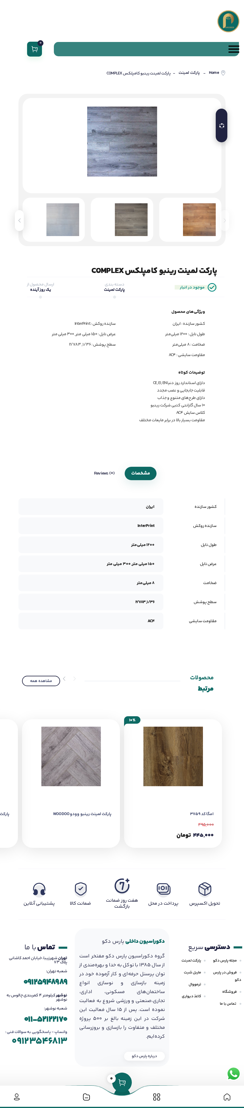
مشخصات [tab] (140, 473)
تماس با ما (228, 1004)
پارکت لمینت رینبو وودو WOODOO (82, 814)
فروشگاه (229, 992)
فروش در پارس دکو (227, 976)
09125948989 (45, 982)
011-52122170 (45, 1019)
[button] (19, 220)
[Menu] (146, 49)
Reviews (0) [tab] (104, 473)
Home (214, 73)
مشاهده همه (41, 681)
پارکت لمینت (189, 73)
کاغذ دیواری (191, 996)
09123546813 (39, 1041)
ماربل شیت (192, 973)
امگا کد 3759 (202, 814)
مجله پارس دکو (225, 961)
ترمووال (195, 984)
